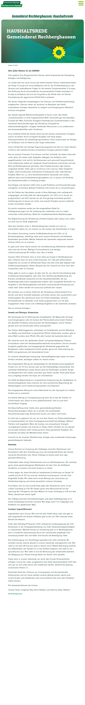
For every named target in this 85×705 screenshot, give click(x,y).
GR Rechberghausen (15, 594)
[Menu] (81, 3)
